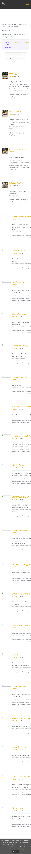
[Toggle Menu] (27, 4)
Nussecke (16, 654)
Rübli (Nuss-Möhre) (20, 496)
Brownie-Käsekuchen (17, 149)
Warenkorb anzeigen (22, 42)
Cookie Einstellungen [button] (19, 849)
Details (5, 78)
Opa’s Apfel (13, 73)
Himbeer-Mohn (18, 250)
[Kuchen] (6, 468)
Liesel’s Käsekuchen (20, 377)
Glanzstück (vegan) (20, 345)
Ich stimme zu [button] (15, 851)
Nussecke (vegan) (19, 747)
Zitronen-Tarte (15, 183)
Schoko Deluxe (15, 111)
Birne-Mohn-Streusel (21, 593)
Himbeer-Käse (18, 282)
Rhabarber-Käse (19, 686)
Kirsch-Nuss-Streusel (21, 625)
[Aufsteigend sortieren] (24, 54)
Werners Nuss (18, 808)
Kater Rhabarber (19, 314)
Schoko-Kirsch (18, 465)
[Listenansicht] (16, 62)
